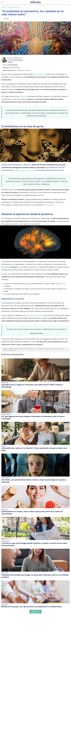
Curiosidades (5, 478)
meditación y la (24, 170)
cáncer (63, 283)
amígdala (5, 267)
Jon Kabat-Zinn (39, 74)
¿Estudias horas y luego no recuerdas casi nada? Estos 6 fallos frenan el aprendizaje (32, 386)
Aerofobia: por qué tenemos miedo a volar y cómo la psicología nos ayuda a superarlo (33, 481)
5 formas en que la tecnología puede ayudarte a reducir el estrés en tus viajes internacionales (34, 544)
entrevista (23, 96)
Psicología (4, 382)
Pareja (3, 446)
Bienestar (4, 7)
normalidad (49, 205)
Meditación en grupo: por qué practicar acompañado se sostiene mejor (31, 607)
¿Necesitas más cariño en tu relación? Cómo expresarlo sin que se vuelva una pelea (34, 449)
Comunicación (5, 414)
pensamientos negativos (35, 315)
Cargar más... (35, 611)
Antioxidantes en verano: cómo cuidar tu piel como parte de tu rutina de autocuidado (32, 512)
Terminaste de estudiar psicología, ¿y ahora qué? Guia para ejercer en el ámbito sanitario (35, 576)
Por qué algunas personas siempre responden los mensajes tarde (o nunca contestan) (33, 417)
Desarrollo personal (13, 7)
